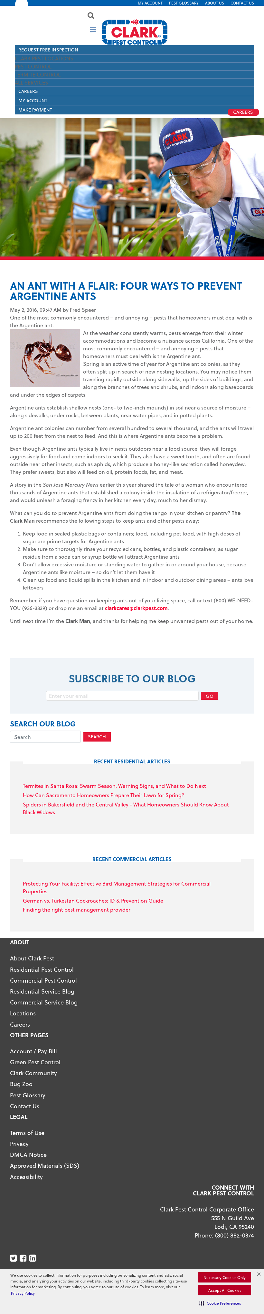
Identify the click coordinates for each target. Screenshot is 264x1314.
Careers (28, 91)
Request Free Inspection (48, 49)
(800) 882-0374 (234, 1235)
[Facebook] (24, 1258)
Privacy (19, 1143)
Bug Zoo (21, 1083)
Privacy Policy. (23, 1293)
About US (214, 3)
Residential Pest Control (42, 969)
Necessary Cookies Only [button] (224, 1277)
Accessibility (26, 1176)
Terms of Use (27, 1132)
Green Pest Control (35, 1062)
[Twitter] (14, 1258)
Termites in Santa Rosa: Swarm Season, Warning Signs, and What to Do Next (114, 785)
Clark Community (33, 1072)
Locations (23, 1013)
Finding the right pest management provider (76, 909)
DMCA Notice (28, 1154)
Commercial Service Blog (44, 1002)
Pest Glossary (184, 3)
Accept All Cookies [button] (224, 1290)
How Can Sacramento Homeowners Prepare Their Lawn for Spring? (103, 795)
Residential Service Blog (42, 991)
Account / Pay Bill (33, 1051)
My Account (150, 3)
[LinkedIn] (33, 1258)
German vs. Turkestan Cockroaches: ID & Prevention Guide (93, 900)
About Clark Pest (32, 958)
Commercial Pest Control (43, 980)
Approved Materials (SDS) (44, 1165)
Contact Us (242, 3)
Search (97, 736)
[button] (220, 1303)
